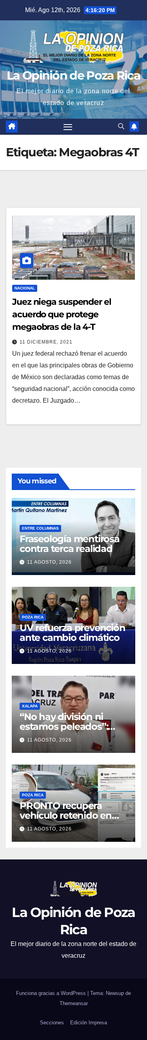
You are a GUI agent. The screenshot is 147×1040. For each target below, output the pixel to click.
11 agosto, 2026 (49, 562)
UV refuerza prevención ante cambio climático (72, 632)
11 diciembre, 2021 (46, 342)
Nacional (25, 288)
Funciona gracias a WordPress (51, 993)
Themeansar (74, 1003)
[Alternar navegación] (67, 126)
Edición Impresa (88, 1023)
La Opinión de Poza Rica (73, 75)
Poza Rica (33, 617)
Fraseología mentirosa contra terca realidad (70, 543)
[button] (121, 126)
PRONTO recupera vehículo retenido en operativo (66, 815)
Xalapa (30, 706)
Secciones (52, 1023)
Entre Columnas (40, 528)
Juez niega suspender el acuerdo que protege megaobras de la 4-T (61, 314)
